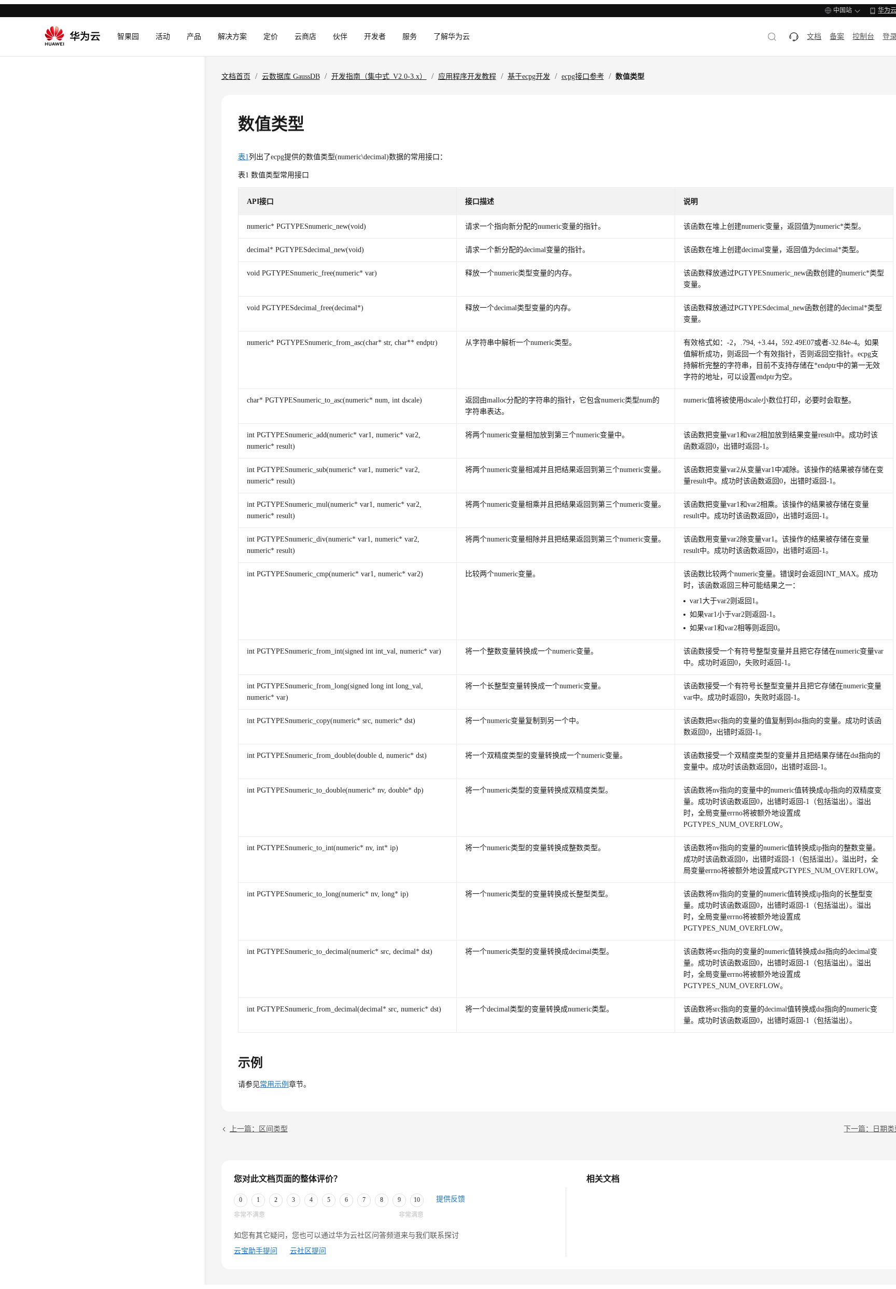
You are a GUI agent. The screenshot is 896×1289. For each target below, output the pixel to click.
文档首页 (235, 76)
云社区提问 (308, 1251)
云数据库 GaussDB (291, 76)
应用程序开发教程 (467, 76)
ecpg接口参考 (583, 76)
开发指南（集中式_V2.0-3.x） (379, 76)
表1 (243, 157)
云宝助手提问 (255, 1251)
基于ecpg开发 (529, 76)
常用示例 (274, 1084)
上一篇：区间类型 (259, 1129)
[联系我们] (794, 36)
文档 (814, 36)
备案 (837, 36)
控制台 (863, 36)
